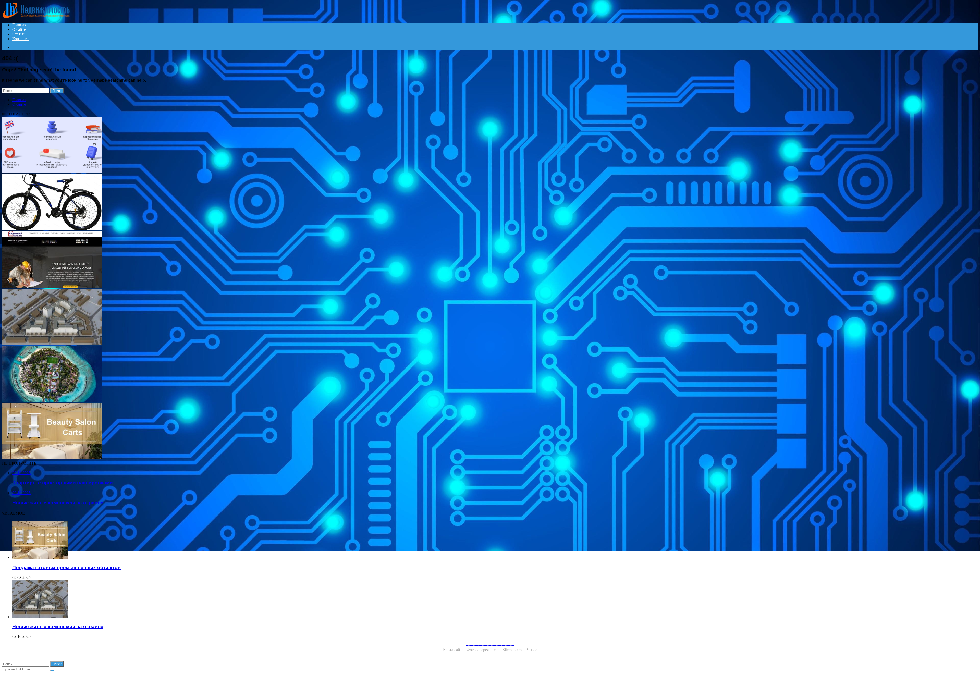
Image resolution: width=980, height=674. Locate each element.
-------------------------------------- (490, 645)
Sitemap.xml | (514, 649)
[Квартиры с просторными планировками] (155, 260)
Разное (531, 649)
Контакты (20, 38)
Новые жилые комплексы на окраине (57, 626)
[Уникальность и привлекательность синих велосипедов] (155, 202)
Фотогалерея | (479, 649)
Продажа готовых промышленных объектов (66, 567)
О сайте (19, 29)
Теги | (497, 649)
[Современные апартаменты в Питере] (155, 374)
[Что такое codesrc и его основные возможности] (155, 145)
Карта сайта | (455, 649)
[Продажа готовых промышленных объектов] (155, 431)
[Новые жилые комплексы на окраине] (155, 317)
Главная (19, 25)
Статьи (18, 34)
